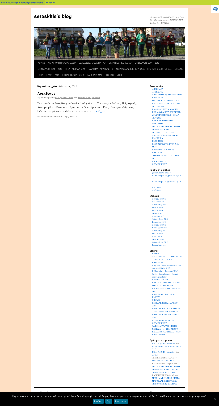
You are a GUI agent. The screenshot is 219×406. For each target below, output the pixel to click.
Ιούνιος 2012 (157, 233)
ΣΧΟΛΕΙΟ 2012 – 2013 (73, 74)
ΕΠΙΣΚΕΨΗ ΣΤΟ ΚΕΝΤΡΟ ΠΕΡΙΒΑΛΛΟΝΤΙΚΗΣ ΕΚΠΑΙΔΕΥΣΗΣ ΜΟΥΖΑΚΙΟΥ (166, 103)
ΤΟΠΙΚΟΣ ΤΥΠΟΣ (114, 74)
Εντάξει (98, 401)
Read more (120, 401)
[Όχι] (215, 399)
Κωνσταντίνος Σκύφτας (89, 97)
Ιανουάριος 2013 (159, 222)
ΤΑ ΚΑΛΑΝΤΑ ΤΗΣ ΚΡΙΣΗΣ (164, 326)
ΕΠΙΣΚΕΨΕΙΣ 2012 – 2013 (50, 68)
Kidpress (155, 253)
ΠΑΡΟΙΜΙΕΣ (157, 141)
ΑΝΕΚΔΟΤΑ (60, 116)
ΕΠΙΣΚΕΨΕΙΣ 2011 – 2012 (147, 62)
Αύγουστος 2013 (159, 204)
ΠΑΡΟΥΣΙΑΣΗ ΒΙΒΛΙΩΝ (163, 149)
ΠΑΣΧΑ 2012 (158, 152)
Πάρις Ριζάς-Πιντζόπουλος (163, 343)
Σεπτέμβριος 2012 (159, 227)
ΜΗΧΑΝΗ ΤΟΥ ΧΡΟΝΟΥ (163, 132)
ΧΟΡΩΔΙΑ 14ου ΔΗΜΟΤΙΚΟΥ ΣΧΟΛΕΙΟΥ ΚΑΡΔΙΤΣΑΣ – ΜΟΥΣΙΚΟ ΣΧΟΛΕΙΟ (166, 331)
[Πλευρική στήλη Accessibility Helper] (215, 9)
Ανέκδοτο (156, 187)
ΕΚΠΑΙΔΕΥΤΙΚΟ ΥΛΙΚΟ (120, 62)
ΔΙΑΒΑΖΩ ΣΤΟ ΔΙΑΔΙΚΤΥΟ (92, 62)
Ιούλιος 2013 (157, 207)
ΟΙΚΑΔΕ (179, 68)
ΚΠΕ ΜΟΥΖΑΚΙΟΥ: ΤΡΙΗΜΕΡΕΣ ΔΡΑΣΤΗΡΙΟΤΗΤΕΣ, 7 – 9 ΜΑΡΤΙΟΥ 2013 (166, 115)
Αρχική (41, 62)
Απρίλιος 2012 (158, 236)
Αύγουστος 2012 (159, 230)
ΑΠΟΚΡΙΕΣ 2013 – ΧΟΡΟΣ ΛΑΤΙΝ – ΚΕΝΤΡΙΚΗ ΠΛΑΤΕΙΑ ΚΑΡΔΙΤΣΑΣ (167, 259)
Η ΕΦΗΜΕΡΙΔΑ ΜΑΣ (75, 68)
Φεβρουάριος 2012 (160, 242)
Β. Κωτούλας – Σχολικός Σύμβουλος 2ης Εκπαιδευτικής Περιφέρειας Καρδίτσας (166, 274)
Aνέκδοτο (156, 190)
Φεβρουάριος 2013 (160, 219)
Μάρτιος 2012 (158, 239)
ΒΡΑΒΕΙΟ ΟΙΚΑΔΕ (160, 279)
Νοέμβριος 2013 (158, 201)
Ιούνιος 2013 (157, 210)
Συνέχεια (101, 111)
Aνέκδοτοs (46, 93)
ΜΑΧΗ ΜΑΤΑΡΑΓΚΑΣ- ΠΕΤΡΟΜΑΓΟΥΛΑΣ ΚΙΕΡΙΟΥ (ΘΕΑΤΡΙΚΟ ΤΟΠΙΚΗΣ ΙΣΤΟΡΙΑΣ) (130, 68)
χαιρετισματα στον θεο (162, 172)
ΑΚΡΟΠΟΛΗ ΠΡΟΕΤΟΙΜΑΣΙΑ (62, 62)
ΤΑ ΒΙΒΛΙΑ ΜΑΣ (95, 74)
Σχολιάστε (72, 116)
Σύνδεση (50, 2)
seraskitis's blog (53, 16)
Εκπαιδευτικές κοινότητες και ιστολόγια (22, 2)
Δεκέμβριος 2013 (159, 198)
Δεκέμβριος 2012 (159, 224)
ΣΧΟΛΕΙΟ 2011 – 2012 (48, 74)
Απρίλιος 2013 (158, 216)
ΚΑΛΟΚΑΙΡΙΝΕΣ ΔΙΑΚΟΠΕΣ (165, 109)
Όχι (108, 401)
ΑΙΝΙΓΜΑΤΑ (157, 89)
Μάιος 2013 (157, 213)
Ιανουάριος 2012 (159, 245)
